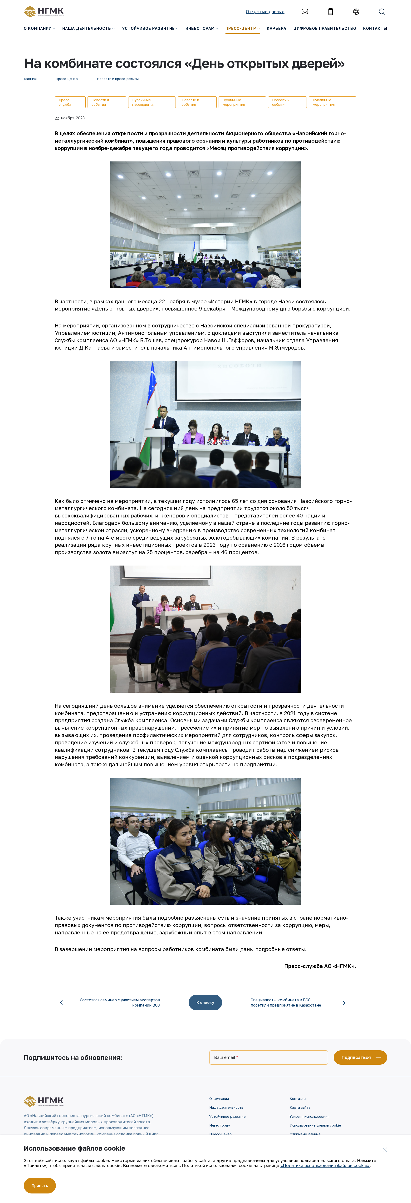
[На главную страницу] (46, 11)
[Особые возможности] (305, 11)
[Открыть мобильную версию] (330, 11)
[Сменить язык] (356, 11)
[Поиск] (382, 11)
